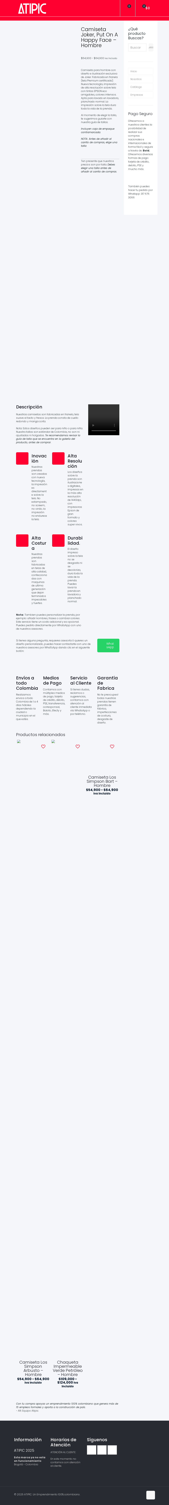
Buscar (151, 47)
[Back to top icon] (150, 1495)
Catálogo (136, 87)
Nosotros (136, 79)
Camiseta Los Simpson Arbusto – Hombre (33, 1368)
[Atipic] (32, 8)
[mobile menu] (113, 8)
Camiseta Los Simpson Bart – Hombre (102, 781)
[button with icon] (91, 1450)
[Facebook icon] (136, 1494)
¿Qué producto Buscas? (137, 33)
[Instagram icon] (140, 1494)
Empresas (136, 95)
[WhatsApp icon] (132, 1494)
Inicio (133, 71)
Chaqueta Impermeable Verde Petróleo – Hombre (68, 1368)
